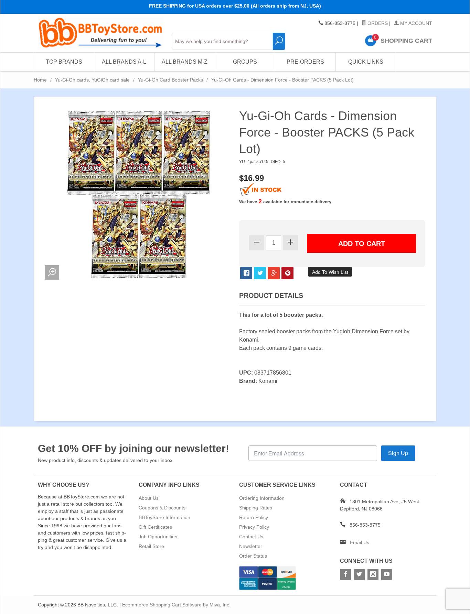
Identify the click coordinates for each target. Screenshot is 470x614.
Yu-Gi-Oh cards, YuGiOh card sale (92, 80)
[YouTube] (386, 574)
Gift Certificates (155, 527)
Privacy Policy (254, 527)
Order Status (253, 556)
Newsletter (250, 546)
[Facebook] (345, 574)
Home (40, 80)
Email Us (359, 542)
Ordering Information (262, 498)
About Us (149, 498)
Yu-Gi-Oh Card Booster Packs (170, 80)
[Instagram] (372, 574)
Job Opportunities (158, 536)
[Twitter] (359, 574)
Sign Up (398, 453)
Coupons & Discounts (162, 507)
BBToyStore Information (164, 517)
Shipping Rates (255, 507)
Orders (377, 23)
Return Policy (253, 517)
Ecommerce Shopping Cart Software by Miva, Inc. (176, 604)
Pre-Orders (305, 62)
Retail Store (151, 546)
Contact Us (251, 536)
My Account (415, 23)
